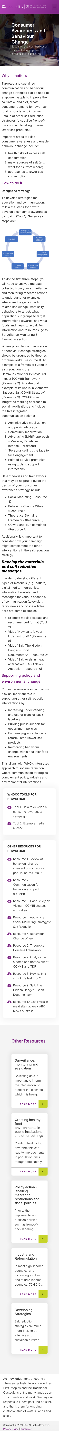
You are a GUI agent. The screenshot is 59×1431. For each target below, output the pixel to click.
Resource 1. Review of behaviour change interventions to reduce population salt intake (28, 866)
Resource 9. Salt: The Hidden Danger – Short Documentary (28, 990)
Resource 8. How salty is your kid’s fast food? (30, 976)
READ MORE (28, 1104)
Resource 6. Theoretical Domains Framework (29, 948)
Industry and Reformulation (26, 1256)
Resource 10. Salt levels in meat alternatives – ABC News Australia (30, 1006)
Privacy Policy (11, 1429)
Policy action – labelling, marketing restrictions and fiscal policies (27, 1195)
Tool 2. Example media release (28, 826)
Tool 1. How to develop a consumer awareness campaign (30, 811)
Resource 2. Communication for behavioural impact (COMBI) (26, 887)
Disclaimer (25, 1429)
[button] (54, 7)
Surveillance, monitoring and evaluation (26, 1064)
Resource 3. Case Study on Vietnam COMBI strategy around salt (31, 905)
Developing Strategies (23, 1312)
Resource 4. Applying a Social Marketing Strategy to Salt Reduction (32, 922)
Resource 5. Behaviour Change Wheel (28, 936)
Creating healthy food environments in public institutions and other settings (29, 1128)
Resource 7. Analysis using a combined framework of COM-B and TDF (31, 961)
